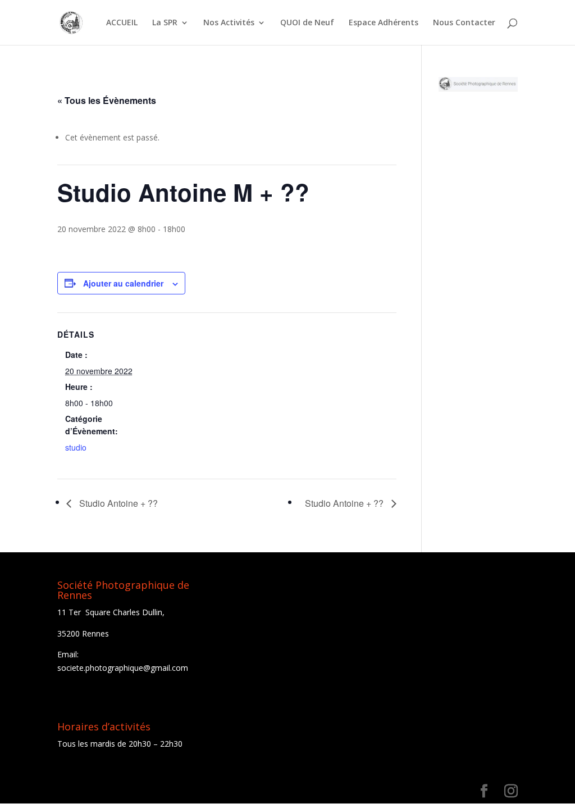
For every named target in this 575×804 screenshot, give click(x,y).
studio (75, 447)
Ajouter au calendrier (123, 283)
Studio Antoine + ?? (117, 503)
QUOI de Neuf (307, 23)
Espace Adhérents (383, 23)
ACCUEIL (122, 23)
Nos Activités (228, 23)
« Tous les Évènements (106, 100)
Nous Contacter (464, 23)
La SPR (164, 23)
